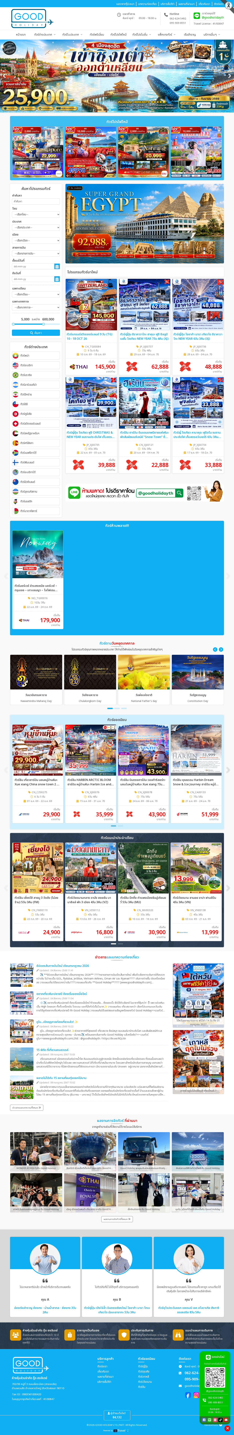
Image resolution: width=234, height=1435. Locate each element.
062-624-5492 (178, 19)
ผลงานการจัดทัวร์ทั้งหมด (116, 1219)
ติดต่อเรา (102, 1366)
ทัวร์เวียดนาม (145, 1382)
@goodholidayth (213, 17)
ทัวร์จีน (141, 1387)
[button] (215, 649)
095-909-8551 (178, 23)
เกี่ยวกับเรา (103, 1372)
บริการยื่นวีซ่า (104, 1382)
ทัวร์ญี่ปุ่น (143, 1366)
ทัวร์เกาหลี (143, 1377)
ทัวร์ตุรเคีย (143, 1372)
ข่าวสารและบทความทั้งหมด (25, 1108)
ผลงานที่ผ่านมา (105, 1377)
